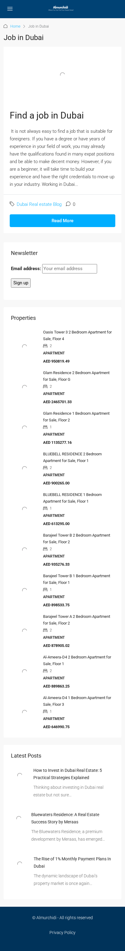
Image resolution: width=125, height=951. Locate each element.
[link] (20, 775)
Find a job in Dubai (47, 115)
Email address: (26, 268)
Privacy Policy (62, 932)
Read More (62, 220)
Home (15, 26)
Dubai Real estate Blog (39, 204)
